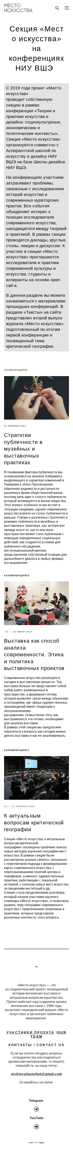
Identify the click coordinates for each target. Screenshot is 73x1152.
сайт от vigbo (36, 1143)
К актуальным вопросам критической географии (34, 822)
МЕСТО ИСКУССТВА (18, 8)
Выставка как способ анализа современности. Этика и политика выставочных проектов (34, 654)
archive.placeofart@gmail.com (36, 1074)
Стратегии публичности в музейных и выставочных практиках (23, 448)
